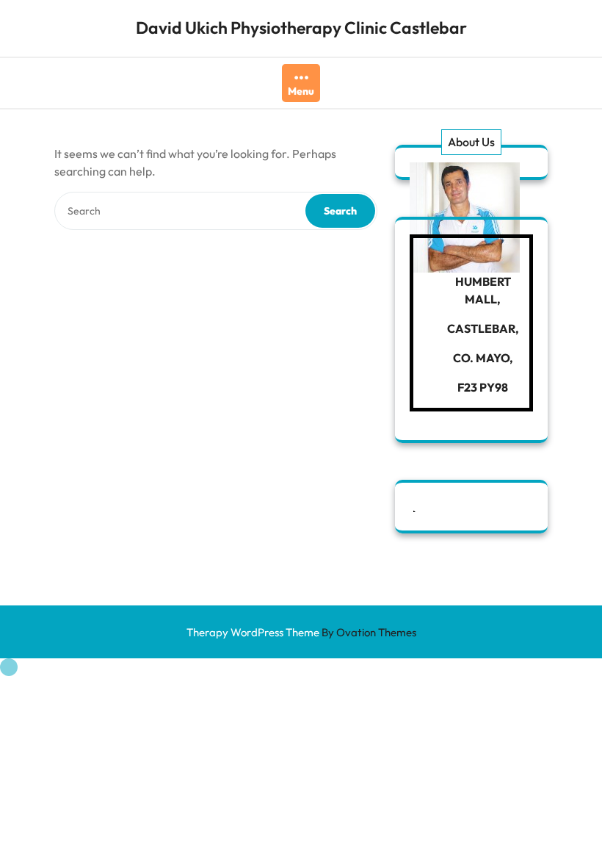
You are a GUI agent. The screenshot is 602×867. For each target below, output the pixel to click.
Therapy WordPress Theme (301, 632)
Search (340, 210)
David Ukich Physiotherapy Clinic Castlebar (301, 27)
